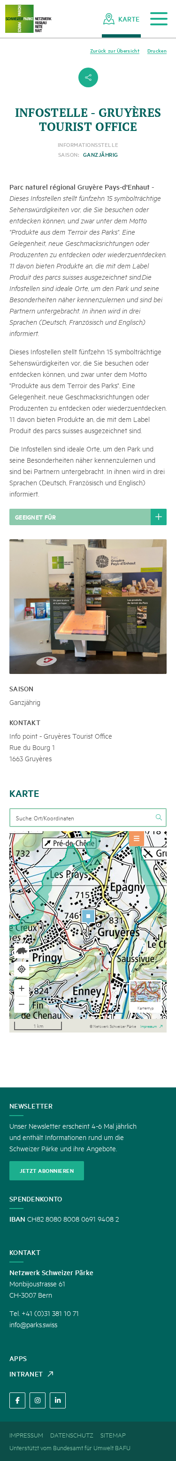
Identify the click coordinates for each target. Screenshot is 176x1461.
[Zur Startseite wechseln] (28, 19)
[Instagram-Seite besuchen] (38, 1400)
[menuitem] (121, 19)
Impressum (148, 1025)
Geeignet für (35, 516)
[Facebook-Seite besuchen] (17, 1400)
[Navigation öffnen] (159, 19)
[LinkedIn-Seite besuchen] (58, 1400)
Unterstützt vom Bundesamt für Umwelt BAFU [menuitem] (69, 1447)
